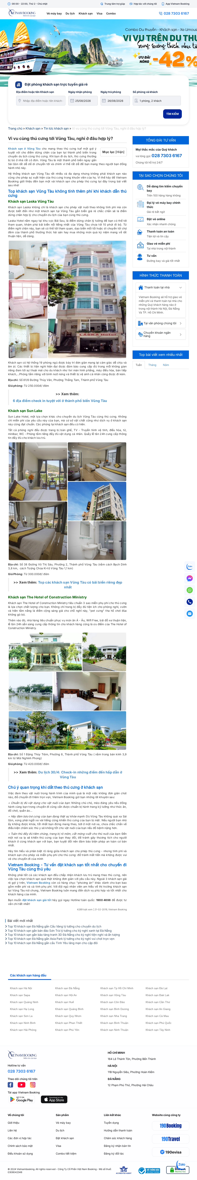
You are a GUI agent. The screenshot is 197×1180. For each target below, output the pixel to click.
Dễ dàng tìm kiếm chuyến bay (165, 188)
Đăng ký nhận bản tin (117, 1145)
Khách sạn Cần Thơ (158, 1002)
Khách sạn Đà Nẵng (67, 988)
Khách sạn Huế (64, 1002)
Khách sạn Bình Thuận (114, 1022)
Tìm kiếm (172, 113)
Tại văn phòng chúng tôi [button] (160, 323)
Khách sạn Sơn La (21, 1015)
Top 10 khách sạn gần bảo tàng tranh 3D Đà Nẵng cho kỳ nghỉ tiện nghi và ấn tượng (63, 935)
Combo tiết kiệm (66, 1153)
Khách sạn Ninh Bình (23, 1022)
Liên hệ (12, 1130)
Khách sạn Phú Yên (67, 1029)
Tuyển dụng (111, 1122)
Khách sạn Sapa (20, 995)
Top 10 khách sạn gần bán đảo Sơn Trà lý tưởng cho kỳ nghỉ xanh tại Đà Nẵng (59, 930)
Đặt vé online (156, 219)
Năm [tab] (166, 364)
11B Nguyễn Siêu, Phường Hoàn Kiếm (131, 1072)
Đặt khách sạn (65, 1138)
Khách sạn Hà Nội (21, 988)
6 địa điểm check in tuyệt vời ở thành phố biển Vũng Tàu (60, 401)
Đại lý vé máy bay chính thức (163, 205)
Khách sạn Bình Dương (114, 1009)
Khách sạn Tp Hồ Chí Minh (116, 988)
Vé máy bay (54, 13)
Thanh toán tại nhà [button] (156, 287)
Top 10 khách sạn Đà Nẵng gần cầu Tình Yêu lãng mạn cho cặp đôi (52, 943)
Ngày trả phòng (111, 91)
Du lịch (70, 13)
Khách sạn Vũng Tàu (113, 995)
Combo (111, 13)
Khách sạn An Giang (158, 1009)
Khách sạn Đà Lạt (156, 988)
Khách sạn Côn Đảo (112, 1002)
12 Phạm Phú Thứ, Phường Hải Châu (130, 1085)
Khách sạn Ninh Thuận (114, 1029)
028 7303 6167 (176, 13)
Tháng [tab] (152, 364)
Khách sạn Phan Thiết (68, 1022)
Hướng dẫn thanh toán (118, 1130)
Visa (99, 13)
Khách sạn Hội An (66, 995)
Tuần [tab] (139, 364)
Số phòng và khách (145, 91)
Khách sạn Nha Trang (113, 1015)
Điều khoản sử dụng (20, 1153)
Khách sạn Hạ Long (22, 1009)
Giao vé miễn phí (158, 243)
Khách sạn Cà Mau (157, 1015)
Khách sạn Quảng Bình (69, 1009)
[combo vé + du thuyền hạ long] (98, 53)
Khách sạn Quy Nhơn (68, 1015)
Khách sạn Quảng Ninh (24, 1002)
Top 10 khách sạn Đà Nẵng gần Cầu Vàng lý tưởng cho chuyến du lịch (54, 926)
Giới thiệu (13, 1122)
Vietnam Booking (38, 882)
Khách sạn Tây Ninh (158, 1029)
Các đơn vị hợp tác (20, 1138)
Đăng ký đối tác (114, 1153)
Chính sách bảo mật (20, 1145)
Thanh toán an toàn (160, 231)
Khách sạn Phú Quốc (158, 1022)
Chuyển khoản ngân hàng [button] (157, 334)
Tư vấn (151, 256)
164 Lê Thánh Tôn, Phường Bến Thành (132, 1058)
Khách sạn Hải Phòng (23, 1029)
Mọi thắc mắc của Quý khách (156, 149)
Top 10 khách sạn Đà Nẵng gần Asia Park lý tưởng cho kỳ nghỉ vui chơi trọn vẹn (60, 939)
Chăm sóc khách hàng (118, 1138)
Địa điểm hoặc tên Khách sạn (35, 91)
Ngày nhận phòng (80, 91)
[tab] (161, 287)
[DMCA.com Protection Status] (177, 1170)
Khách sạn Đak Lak (157, 995)
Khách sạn (86, 13)
